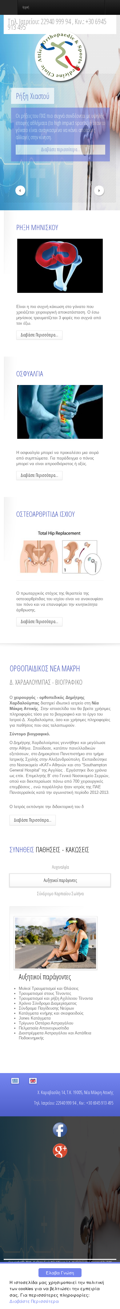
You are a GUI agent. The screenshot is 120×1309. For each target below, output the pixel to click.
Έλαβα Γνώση (60, 1273)
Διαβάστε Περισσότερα (34, 1301)
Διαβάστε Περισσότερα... (39, 335)
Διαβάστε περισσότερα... (60, 149)
